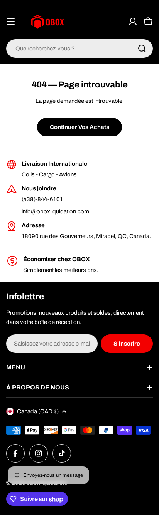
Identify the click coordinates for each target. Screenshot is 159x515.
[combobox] (79, 48)
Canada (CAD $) (38, 411)
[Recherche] (142, 48)
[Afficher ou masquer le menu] (10, 21)
